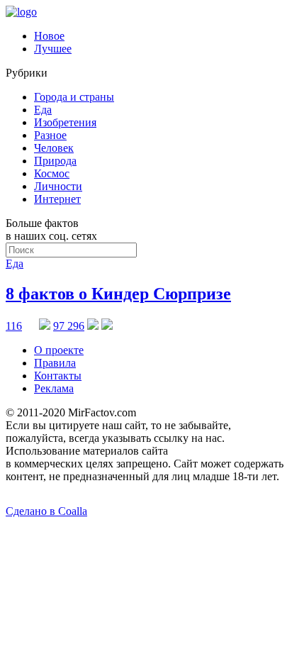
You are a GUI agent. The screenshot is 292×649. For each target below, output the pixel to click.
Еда (43, 110)
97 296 (68, 326)
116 (14, 326)
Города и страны (74, 97)
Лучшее (53, 49)
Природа (55, 161)
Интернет (57, 199)
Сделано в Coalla (46, 511)
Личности (58, 186)
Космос (51, 173)
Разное (50, 135)
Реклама (54, 388)
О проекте (59, 350)
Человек (54, 148)
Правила (55, 363)
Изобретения (65, 122)
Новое (49, 36)
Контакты (58, 376)
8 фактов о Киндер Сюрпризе (118, 293)
